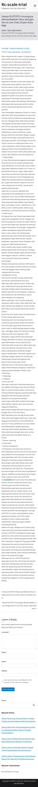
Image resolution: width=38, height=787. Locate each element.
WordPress (20, 783)
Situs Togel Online (14, 52)
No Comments (26, 52)
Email (4, 661)
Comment (6, 632)
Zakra (34, 781)
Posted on (19, 48)
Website (4, 671)
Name (4, 652)
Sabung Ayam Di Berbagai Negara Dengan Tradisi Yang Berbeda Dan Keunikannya (17, 748)
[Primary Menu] (34, 5)
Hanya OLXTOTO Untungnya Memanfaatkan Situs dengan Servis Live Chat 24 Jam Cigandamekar (19, 606)
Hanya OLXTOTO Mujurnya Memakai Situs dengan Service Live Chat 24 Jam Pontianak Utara (19, 595)
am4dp (6, 48)
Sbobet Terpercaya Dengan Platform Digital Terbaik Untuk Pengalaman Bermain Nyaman (18, 719)
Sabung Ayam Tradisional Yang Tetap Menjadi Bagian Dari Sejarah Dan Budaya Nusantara (19, 757)
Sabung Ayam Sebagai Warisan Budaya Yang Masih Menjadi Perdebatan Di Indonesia (18, 740)
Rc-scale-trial (14, 4)
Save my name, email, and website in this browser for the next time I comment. (17, 681)
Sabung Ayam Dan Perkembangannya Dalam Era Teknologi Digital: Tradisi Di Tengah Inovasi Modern (18, 730)
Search (4, 700)
